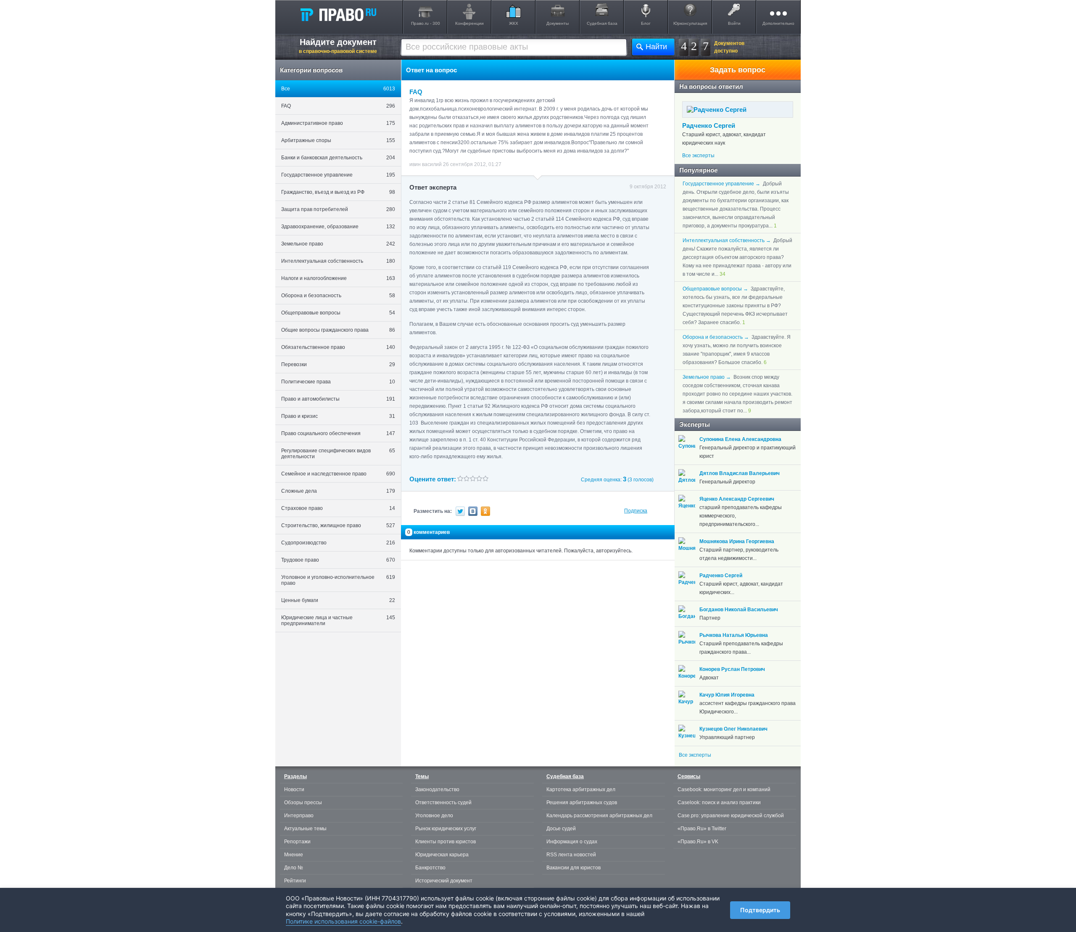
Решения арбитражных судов (581, 802)
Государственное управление (338, 175)
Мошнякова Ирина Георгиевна (736, 541)
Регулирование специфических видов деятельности (338, 453)
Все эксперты (698, 155)
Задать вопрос (737, 70)
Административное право (338, 123)
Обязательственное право (338, 347)
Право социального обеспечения (338, 433)
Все (338, 89)
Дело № (293, 868)
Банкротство (430, 868)
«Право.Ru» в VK (698, 842)
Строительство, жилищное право (338, 525)
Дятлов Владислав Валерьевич (739, 473)
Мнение (293, 855)
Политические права (338, 382)
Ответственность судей (443, 802)
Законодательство (437, 789)
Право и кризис (338, 416)
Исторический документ (443, 881)
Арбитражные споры (338, 140)
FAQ (338, 106)
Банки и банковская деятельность (338, 158)
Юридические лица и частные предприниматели (338, 620)
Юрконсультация (690, 23)
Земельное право (338, 244)
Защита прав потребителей (338, 209)
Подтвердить (760, 910)
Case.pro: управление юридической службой (731, 815)
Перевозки (338, 364)
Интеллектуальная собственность (338, 261)
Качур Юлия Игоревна (726, 695)
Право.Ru (338, 14)
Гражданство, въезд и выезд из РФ (338, 192)
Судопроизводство (338, 543)
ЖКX (513, 23)
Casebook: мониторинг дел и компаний (724, 789)
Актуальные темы (305, 829)
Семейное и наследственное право (338, 474)
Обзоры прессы (303, 802)
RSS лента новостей (571, 855)
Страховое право (338, 508)
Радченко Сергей (708, 125)
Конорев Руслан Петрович (732, 669)
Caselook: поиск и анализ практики (719, 802)
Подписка (635, 511)
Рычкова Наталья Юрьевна (733, 635)
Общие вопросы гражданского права (338, 330)
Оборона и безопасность (338, 295)
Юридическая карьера (442, 855)
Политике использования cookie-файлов (343, 921)
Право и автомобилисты (338, 399)
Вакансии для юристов (573, 868)
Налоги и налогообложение (338, 278)
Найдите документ (338, 45)
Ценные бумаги (338, 600)
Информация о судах (571, 842)
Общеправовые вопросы (338, 313)
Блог (646, 23)
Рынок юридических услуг (445, 829)
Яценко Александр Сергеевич (736, 499)
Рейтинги (295, 881)
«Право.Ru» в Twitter (702, 829)
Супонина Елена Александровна (740, 439)
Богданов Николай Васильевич (738, 610)
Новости (294, 789)
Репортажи (297, 842)
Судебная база (602, 23)
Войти (734, 23)
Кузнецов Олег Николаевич (733, 729)
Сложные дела (338, 491)
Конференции (469, 23)
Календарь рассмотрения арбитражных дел (599, 815)
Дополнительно (778, 23)
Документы (557, 23)
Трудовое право (338, 560)
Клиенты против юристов (445, 842)
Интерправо (299, 815)
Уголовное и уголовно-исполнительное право (338, 580)
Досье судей (561, 829)
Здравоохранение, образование (338, 227)
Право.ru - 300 (425, 23)
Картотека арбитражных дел (580, 789)
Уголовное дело (434, 815)
